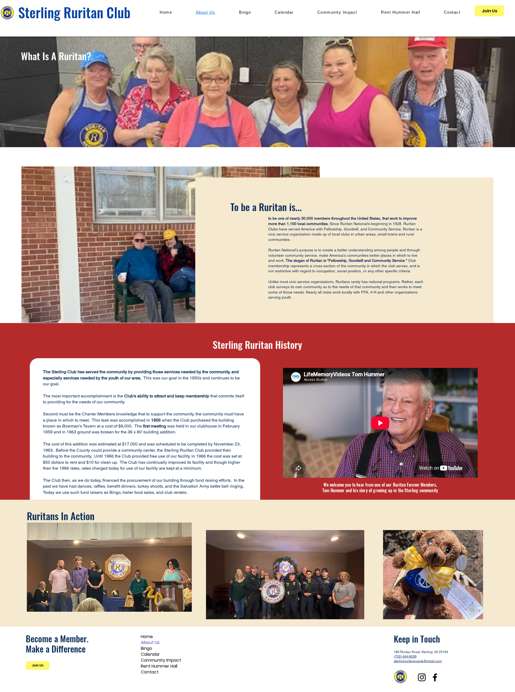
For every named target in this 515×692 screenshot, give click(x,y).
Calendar (150, 654)
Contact (150, 672)
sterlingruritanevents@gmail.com (418, 661)
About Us (150, 643)
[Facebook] (435, 677)
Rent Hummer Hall (159, 666)
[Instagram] (422, 677)
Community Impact (161, 660)
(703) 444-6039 (405, 656)
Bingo (146, 648)
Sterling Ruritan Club (74, 12)
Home (147, 637)
